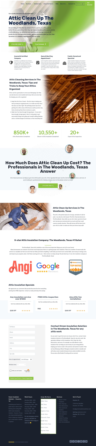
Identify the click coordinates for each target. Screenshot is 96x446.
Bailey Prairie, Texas (46, 424)
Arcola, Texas (44, 414)
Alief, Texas (44, 404)
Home (22, 4)
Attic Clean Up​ (62, 403)
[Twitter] (73, 441)
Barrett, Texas (44, 427)
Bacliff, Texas (44, 420)
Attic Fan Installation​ (64, 422)
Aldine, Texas (44, 401)
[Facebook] (71, 441)
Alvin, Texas (44, 407)
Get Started (89, 4)
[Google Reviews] (84, 441)
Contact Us (71, 4)
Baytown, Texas (45, 430)
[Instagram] (76, 441)
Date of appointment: (15, 359)
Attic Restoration (63, 406)
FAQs (57, 4)
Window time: (13, 364)
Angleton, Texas (45, 411)
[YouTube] (86, 441)
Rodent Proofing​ (63, 418)
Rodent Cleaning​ (63, 420)
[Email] (81, 441)
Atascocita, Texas (45, 417)
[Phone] (78, 441)
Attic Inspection (63, 412)
